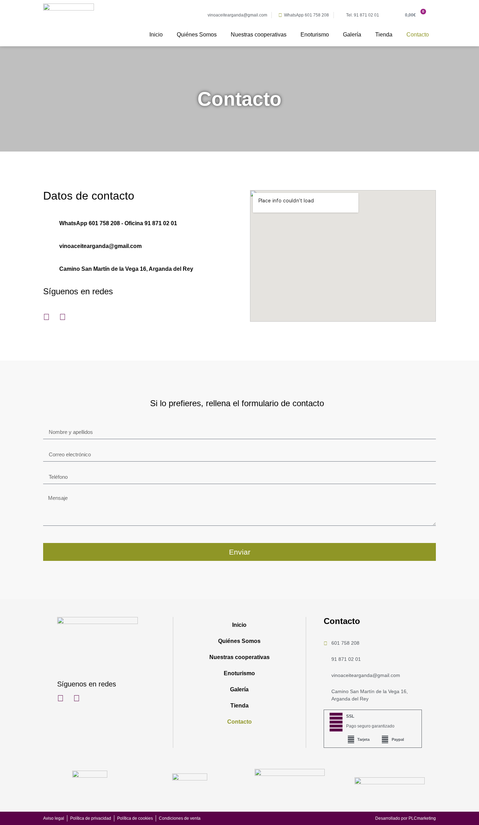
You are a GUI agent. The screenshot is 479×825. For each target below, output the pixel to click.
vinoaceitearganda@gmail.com (100, 246)
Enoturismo (315, 35)
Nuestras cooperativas (258, 35)
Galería (352, 35)
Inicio (156, 35)
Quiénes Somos (197, 35)
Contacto (417, 35)
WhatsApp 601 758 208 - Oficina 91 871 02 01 (118, 223)
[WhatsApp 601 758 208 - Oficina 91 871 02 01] (47, 223)
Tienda (383, 35)
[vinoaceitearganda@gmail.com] (47, 246)
